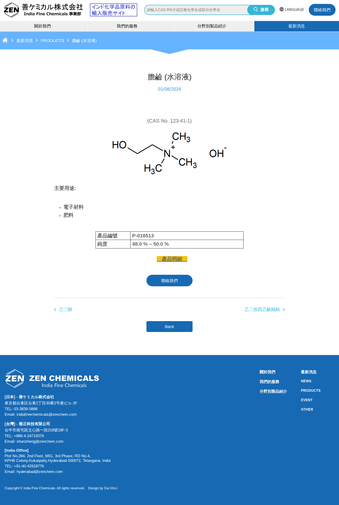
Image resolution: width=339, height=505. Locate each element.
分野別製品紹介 (211, 26)
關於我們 (42, 26)
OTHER (302, 409)
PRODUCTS (52, 40)
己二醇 (65, 309)
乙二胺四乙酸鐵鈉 (262, 309)
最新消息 (24, 40)
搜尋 (264, 10)
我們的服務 (127, 26)
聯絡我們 (322, 10)
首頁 (5, 40)
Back (169, 326)
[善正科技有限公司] (58, 378)
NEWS (302, 381)
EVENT (302, 400)
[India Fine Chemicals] (70, 10)
